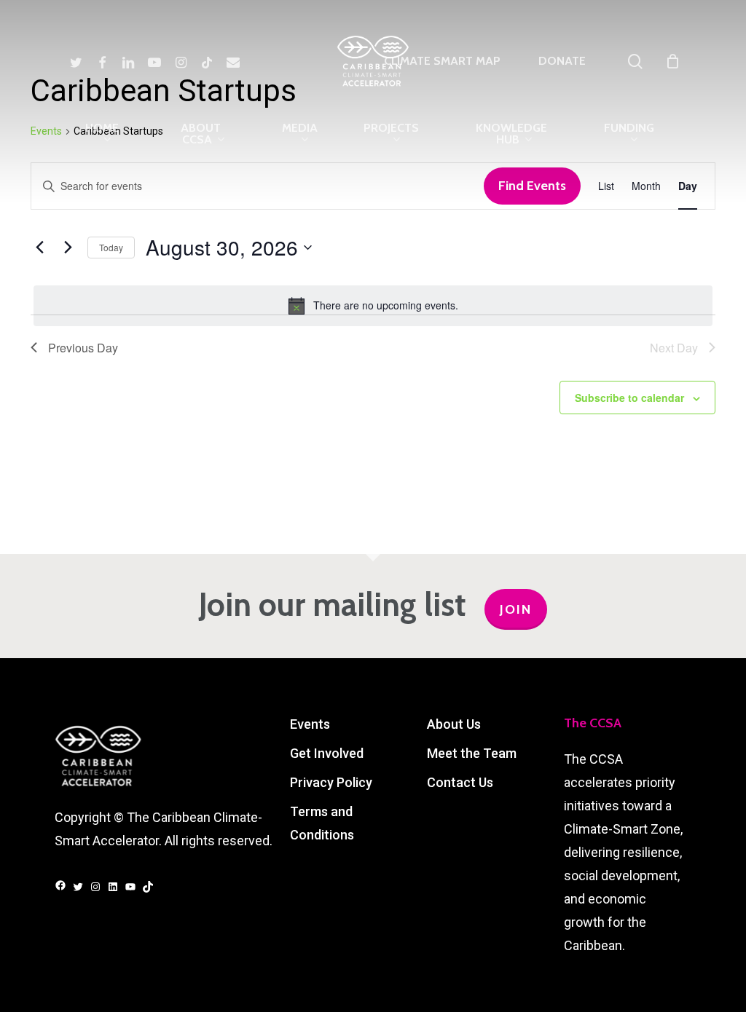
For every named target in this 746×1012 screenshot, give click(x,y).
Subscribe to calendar (629, 397)
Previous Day (83, 347)
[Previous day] (39, 247)
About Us (454, 724)
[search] (635, 61)
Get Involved (327, 753)
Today (111, 247)
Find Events (532, 186)
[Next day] (67, 247)
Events (310, 724)
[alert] (373, 305)
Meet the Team (472, 753)
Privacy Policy (331, 782)
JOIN (516, 609)
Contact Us (460, 782)
